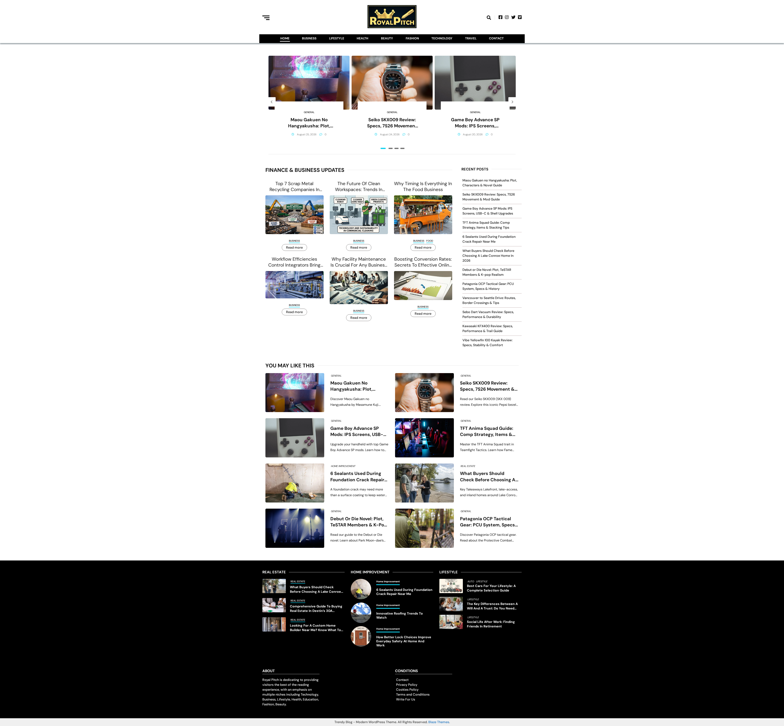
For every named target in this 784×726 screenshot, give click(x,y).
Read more (294, 247)
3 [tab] (396, 148)
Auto (471, 581)
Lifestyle (336, 38)
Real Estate (468, 466)
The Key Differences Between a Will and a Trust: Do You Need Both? (492, 606)
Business (309, 38)
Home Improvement (343, 466)
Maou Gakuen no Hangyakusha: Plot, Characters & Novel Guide (309, 123)
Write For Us (405, 699)
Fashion (412, 38)
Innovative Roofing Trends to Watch (399, 615)
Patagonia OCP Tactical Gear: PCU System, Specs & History (487, 522)
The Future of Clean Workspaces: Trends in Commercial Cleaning (358, 186)
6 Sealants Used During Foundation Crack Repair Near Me (357, 476)
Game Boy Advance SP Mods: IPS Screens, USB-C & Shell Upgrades (475, 123)
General (309, 112)
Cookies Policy (407, 689)
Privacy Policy (406, 685)
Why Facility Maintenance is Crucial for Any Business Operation (359, 262)
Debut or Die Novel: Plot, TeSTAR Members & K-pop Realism (358, 522)
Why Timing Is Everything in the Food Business (423, 186)
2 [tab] (391, 148)
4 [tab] (402, 148)
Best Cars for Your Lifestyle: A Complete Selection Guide (491, 588)
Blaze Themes (438, 722)
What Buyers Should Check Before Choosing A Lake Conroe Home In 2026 (488, 256)
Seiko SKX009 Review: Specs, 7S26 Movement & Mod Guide (392, 123)
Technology (441, 38)
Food (429, 240)
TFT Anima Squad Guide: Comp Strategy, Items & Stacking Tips (486, 431)
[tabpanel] (309, 102)
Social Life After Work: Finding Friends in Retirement (491, 624)
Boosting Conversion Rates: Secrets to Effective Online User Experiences (423, 262)
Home (285, 38)
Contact (496, 38)
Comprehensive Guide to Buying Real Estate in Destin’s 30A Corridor (316, 608)
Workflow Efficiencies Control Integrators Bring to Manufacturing (294, 262)
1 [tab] (383, 148)
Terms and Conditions (413, 694)
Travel (471, 38)
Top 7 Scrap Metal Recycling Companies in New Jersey (295, 186)
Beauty (387, 38)
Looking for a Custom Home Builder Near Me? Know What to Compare (315, 627)
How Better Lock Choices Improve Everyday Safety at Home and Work (403, 641)
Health (362, 38)
